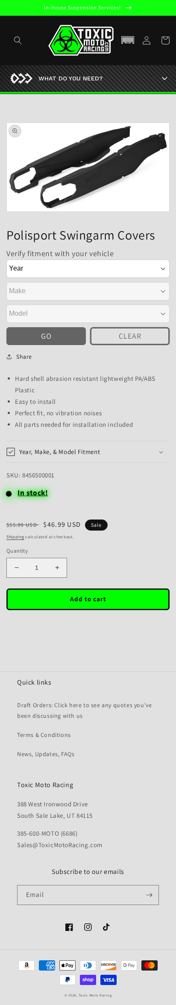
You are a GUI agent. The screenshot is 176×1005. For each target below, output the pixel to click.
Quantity (17, 550)
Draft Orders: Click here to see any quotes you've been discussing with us (84, 710)
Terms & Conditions (44, 735)
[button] (127, 40)
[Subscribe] (149, 895)
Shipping (15, 537)
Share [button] (24, 356)
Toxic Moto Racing (95, 995)
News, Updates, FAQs (45, 754)
